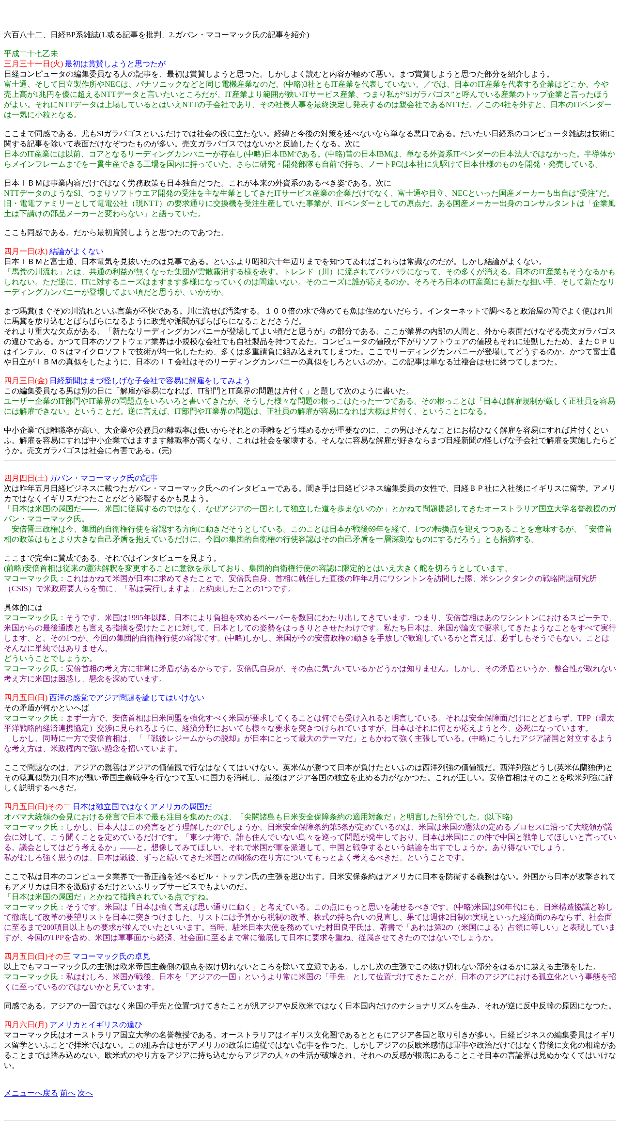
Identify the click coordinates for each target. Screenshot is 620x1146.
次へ (85, 1093)
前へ (68, 1093)
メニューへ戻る (31, 1093)
